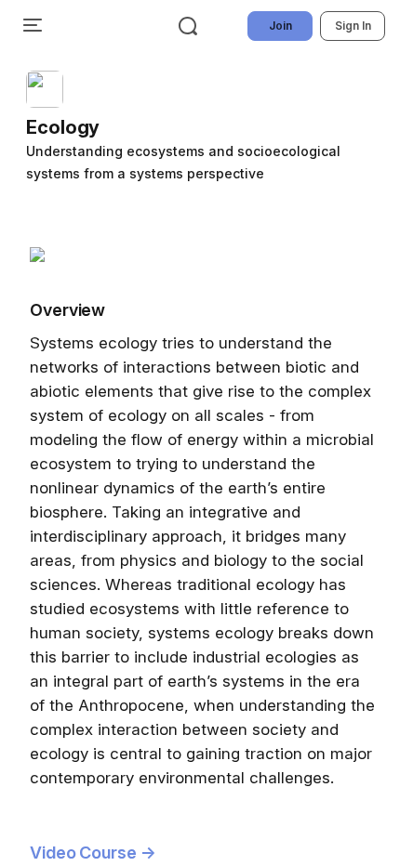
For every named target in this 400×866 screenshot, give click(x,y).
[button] (207, 127)
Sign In (353, 26)
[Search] (188, 26)
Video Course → (93, 852)
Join (280, 26)
